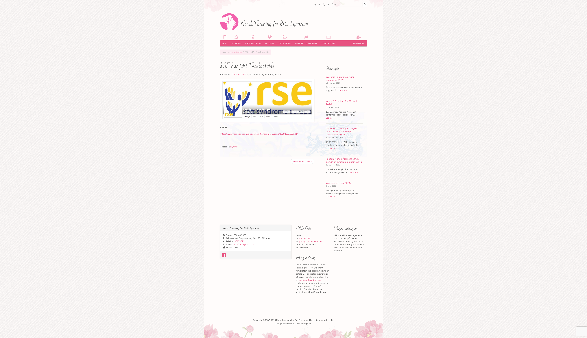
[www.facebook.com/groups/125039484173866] (224, 255)
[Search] (365, 4)
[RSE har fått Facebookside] (267, 100)
